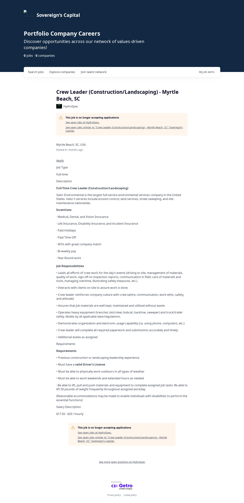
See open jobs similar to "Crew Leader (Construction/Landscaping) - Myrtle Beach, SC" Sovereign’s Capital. (124, 129)
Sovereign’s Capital (58, 15)
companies (62, 72)
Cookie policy (130, 495)
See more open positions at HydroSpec (122, 462)
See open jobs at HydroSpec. (83, 122)
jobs (36, 72)
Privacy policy (114, 495)
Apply (60, 161)
